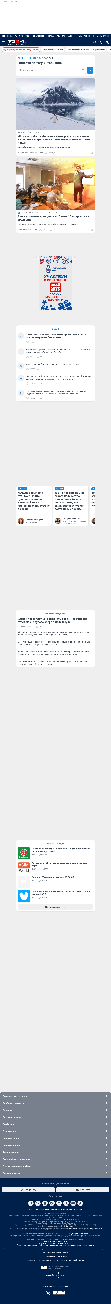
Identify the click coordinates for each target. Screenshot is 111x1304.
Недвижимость (9, 36)
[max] (59, 1203)
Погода (51, 36)
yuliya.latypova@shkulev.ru (79, 1234)
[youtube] (73, 1203)
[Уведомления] (101, 42)
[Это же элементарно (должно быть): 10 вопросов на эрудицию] (55, 184)
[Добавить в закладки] (91, 152)
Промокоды (25, 36)
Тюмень (22, 58)
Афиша (78, 36)
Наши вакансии (11, 1145)
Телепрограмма (65, 36)
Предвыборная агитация (16, 1159)
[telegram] (31, 1203)
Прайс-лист (9, 1124)
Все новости (33, 58)
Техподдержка (11, 1152)
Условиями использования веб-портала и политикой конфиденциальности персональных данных (55, 1245)
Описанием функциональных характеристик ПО (55, 1243)
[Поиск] (95, 42)
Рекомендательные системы (56, 1256)
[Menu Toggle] (3, 42)
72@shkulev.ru (67, 1227)
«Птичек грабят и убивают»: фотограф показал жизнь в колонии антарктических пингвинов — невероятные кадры (54, 139)
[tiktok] (80, 1203)
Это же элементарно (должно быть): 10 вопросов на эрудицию (53, 218)
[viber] (52, 1203)
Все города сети (11, 1173)
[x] (66, 1203)
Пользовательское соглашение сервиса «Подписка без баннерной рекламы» (55, 1260)
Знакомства (39, 36)
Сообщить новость (13, 1103)
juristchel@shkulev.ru (71, 1229)
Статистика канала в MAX (17, 1166)
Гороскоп (89, 36)
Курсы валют (102, 36)
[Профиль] (108, 42)
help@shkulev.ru (96, 1229)
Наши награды (11, 1138)
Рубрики (7, 1110)
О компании (9, 1131)
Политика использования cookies (55, 1253)
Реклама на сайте (12, 1117)
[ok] (45, 1203)
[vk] (38, 1203)
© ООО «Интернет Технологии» (55, 1286)
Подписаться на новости (16, 1096)
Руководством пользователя (55, 1241)
